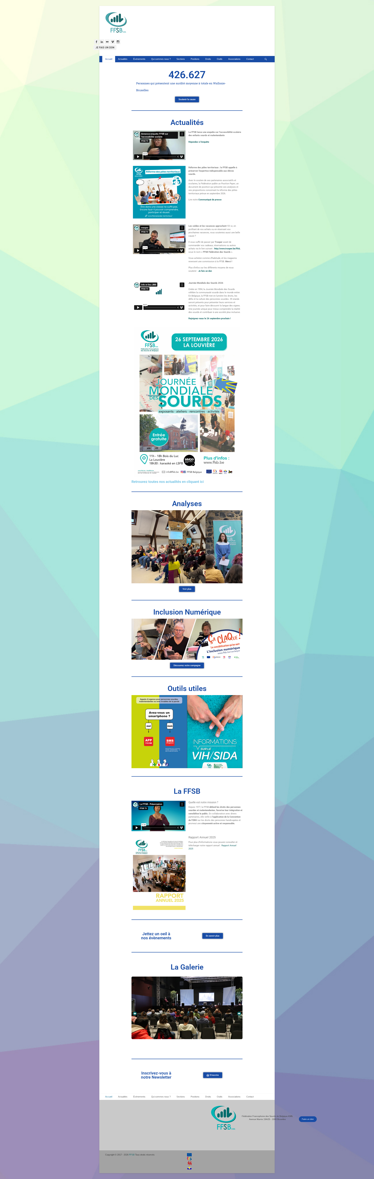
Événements (139, 59)
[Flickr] (107, 41)
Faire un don (308, 1119)
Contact (250, 59)
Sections (180, 59)
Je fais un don (205, 271)
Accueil (108, 59)
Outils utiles (187, 688)
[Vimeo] (112, 41)
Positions (195, 59)
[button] (135, 1013)
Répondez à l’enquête (198, 142)
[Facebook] (96, 41)
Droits (208, 59)
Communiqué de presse (209, 199)
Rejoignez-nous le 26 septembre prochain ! (209, 318)
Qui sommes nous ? (161, 59)
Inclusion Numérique (187, 612)
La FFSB (187, 791)
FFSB (132, 1154)
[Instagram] (118, 41)
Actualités (122, 59)
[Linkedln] (101, 41)
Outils (219, 59)
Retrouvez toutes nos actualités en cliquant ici (167, 482)
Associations (234, 59)
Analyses (187, 503)
